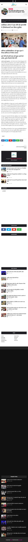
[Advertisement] (14, 251)
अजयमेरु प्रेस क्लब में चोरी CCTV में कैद (14, 491)
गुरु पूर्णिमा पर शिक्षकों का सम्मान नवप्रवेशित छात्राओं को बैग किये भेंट (16, 528)
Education (3, 338)
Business (16, 337)
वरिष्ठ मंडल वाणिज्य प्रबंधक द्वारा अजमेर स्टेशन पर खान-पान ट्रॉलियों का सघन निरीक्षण (17, 308)
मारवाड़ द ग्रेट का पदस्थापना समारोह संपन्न (14, 479)
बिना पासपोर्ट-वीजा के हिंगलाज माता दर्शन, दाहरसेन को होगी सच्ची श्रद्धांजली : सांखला (16, 296)
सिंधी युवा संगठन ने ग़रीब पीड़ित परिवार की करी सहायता (16, 533)
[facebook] (13, 1)
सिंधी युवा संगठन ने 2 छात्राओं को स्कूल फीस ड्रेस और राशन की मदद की (16, 498)
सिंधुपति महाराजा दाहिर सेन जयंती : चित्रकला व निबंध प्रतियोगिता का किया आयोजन (16, 284)
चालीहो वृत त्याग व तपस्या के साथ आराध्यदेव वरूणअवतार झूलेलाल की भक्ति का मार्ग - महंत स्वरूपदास (17, 11)
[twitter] (15, 1)
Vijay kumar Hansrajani (6, 30)
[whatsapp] (19, 229)
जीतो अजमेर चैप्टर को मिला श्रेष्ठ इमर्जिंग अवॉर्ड (15, 271)
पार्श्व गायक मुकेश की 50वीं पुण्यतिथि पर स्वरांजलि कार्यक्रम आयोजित (15, 290)
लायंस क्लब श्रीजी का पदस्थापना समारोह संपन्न (15, 503)
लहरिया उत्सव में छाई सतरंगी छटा (12, 277)
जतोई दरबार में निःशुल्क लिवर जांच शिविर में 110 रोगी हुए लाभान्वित (16, 175)
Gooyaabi (20, 539)
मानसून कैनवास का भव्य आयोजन (12, 515)
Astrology (3, 337)
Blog (11, 539)
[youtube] (14, 229)
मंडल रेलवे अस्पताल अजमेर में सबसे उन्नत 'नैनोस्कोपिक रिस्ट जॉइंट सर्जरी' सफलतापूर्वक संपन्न (16, 169)
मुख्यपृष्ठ (3, 20)
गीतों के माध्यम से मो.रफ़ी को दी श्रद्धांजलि (14, 485)
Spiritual (16, 340)
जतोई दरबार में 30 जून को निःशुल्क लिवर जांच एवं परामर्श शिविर (17, 180)
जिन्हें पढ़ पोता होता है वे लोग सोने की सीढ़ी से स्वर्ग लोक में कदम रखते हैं (16, 510)
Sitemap (2, 341)
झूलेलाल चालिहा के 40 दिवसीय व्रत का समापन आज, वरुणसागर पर (16, 302)
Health (6, 20)
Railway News (3, 340)
